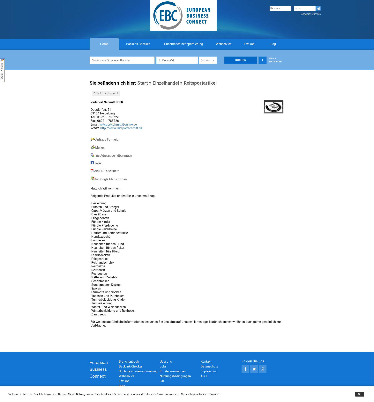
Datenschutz (209, 366)
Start (142, 83)
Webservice (223, 44)
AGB (204, 376)
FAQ (162, 381)
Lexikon (249, 44)
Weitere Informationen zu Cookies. (200, 394)
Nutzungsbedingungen (175, 376)
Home (104, 44)
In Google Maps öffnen (110, 179)
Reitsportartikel (200, 83)
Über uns (166, 361)
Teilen (98, 163)
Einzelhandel (166, 83)
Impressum (208, 371)
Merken (100, 148)
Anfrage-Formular (107, 139)
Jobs (163, 366)
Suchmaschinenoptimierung (183, 44)
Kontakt (206, 361)
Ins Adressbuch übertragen (113, 156)
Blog (273, 44)
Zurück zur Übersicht (106, 93)
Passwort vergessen (310, 14)
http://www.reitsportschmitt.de (121, 128)
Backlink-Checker (138, 44)
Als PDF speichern (106, 171)
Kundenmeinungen (173, 371)
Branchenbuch (129, 361)
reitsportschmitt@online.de (118, 124)
